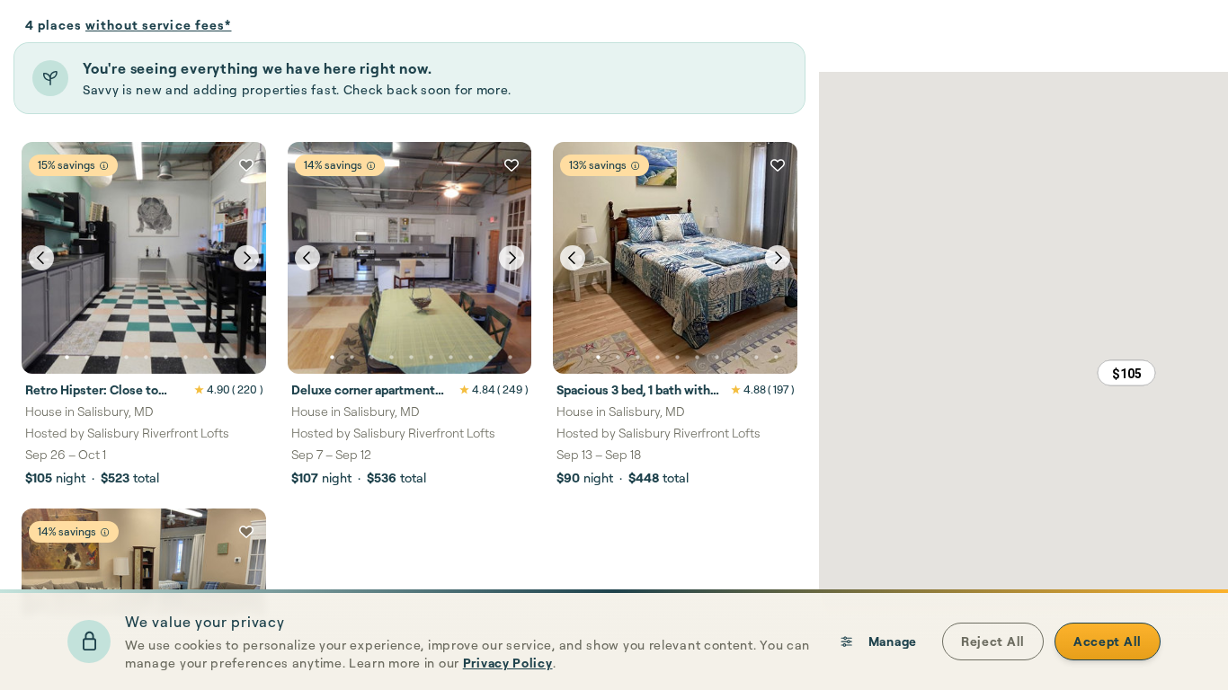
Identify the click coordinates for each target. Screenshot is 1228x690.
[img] (104, 166)
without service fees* (158, 24)
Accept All (1107, 641)
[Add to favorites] (246, 165)
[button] (1126, 372)
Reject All (993, 641)
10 (245, 358)
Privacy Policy (508, 662)
